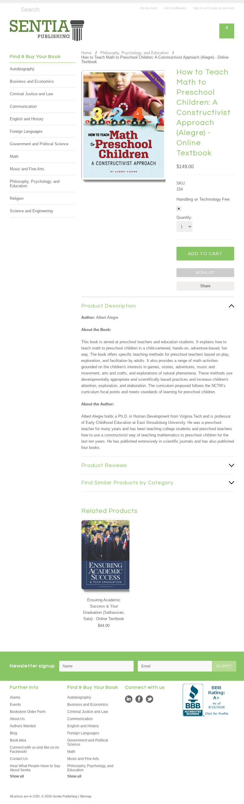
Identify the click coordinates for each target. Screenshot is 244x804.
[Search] (12, 8)
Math (14, 156)
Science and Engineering (31, 211)
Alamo (15, 697)
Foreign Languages (26, 131)
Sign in (198, 8)
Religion (17, 198)
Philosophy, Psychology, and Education (35, 183)
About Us (17, 719)
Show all (17, 776)
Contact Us (19, 759)
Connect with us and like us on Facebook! (34, 749)
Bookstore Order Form (28, 712)
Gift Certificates (175, 8)
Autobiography (22, 69)
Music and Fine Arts (27, 169)
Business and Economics (32, 81)
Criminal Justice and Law (31, 94)
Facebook (139, 699)
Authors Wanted (23, 726)
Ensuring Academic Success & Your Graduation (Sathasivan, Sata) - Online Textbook (104, 609)
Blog (13, 733)
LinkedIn (128, 699)
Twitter (149, 699)
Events (15, 704)
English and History (26, 119)
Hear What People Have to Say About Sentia (35, 768)
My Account (148, 8)
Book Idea (18, 740)
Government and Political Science (39, 144)
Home (86, 53)
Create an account (220, 8)
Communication (23, 106)
